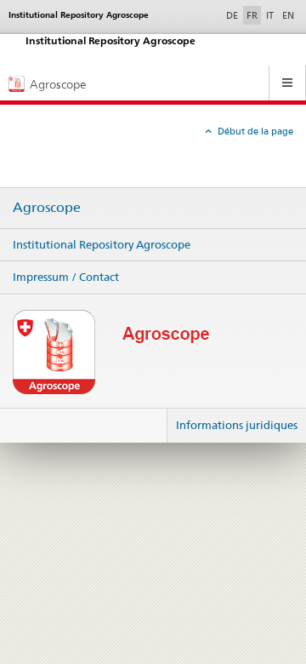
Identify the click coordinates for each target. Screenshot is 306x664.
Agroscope (47, 208)
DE (233, 15)
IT (270, 15)
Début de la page (254, 131)
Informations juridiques (237, 425)
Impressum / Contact (66, 276)
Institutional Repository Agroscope (101, 244)
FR (252, 15)
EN (288, 15)
